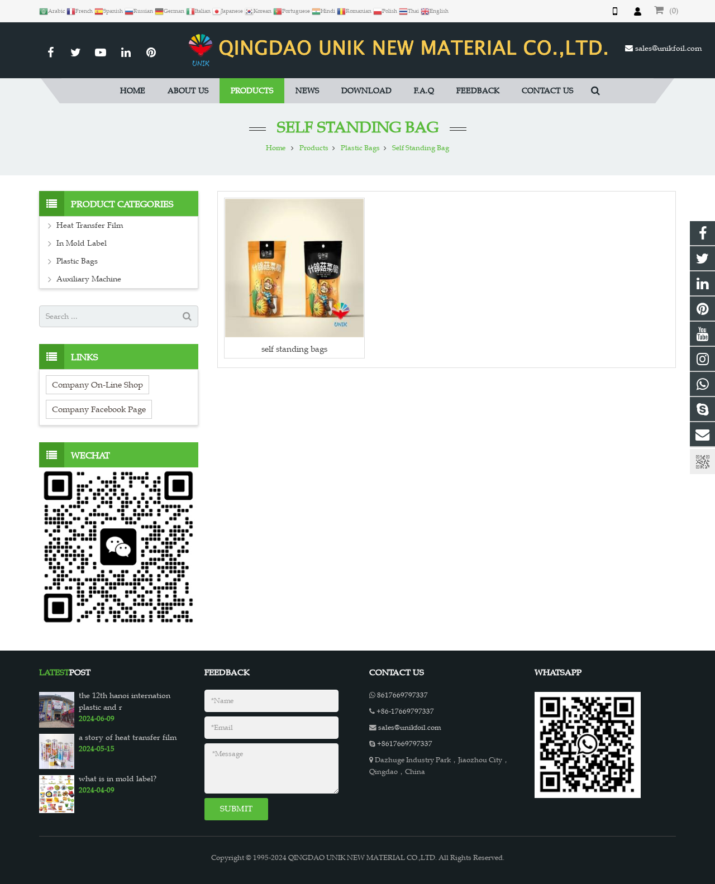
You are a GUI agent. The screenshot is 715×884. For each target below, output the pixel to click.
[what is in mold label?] (56, 793)
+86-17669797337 (405, 711)
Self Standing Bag (357, 127)
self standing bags (294, 348)
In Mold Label (81, 243)
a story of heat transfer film (128, 737)
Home (275, 148)
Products (313, 148)
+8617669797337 (404, 743)
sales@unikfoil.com (668, 48)
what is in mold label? (117, 778)
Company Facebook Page (99, 409)
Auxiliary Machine (88, 279)
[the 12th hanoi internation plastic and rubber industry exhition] (56, 709)
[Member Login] (637, 11)
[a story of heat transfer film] (56, 750)
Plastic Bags (360, 148)
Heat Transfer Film (89, 225)
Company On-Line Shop (97, 384)
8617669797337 (402, 695)
